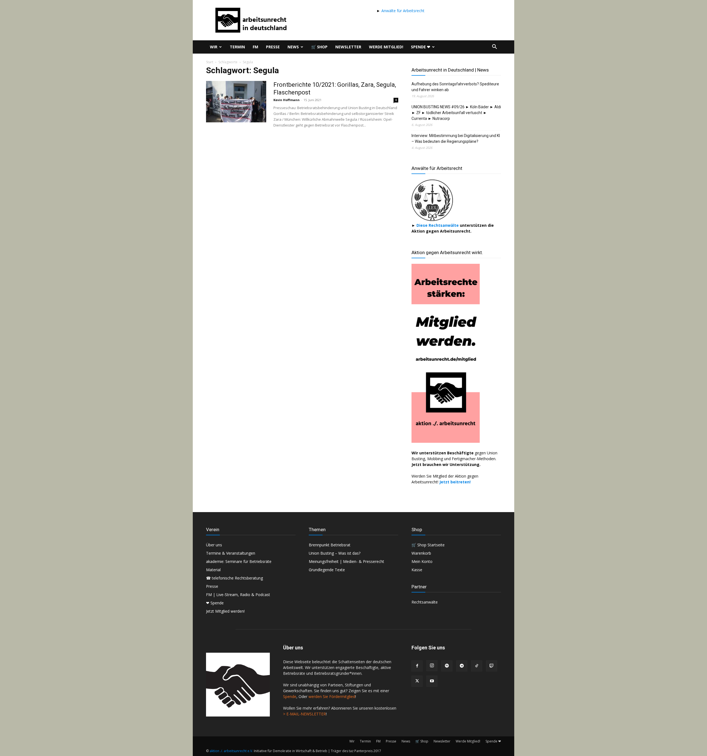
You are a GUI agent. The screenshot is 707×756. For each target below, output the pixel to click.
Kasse (416, 569)
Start (209, 62)
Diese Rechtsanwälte (438, 225)
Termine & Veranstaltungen (230, 553)
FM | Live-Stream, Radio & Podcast (238, 594)
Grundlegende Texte (327, 569)
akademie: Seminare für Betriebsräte (238, 561)
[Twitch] (491, 665)
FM (255, 46)
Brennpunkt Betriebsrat (329, 544)
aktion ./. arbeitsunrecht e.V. (231, 751)
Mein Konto (421, 561)
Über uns (214, 544)
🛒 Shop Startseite (428, 544)
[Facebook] (417, 665)
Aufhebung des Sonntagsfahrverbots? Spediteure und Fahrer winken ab (455, 87)
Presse (273, 46)
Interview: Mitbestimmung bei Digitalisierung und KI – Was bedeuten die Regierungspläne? (455, 138)
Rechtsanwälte (424, 602)
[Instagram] (431, 665)
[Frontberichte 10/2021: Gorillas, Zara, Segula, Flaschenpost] (236, 101)
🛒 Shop (319, 46)
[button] (494, 47)
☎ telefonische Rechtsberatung (234, 578)
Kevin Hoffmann (286, 100)
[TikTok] (476, 665)
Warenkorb (421, 553)
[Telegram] (461, 665)
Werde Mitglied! (386, 46)
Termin (237, 46)
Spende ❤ (420, 46)
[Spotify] (446, 665)
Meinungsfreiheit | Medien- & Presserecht (346, 561)
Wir (213, 46)
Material (213, 569)
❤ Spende (215, 602)
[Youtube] (431, 681)
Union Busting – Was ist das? (334, 553)
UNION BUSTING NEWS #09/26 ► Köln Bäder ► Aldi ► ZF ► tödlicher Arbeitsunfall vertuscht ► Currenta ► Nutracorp (456, 113)
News (293, 46)
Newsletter (348, 46)
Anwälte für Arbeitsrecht (402, 10)
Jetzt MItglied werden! (225, 611)
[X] (417, 681)
